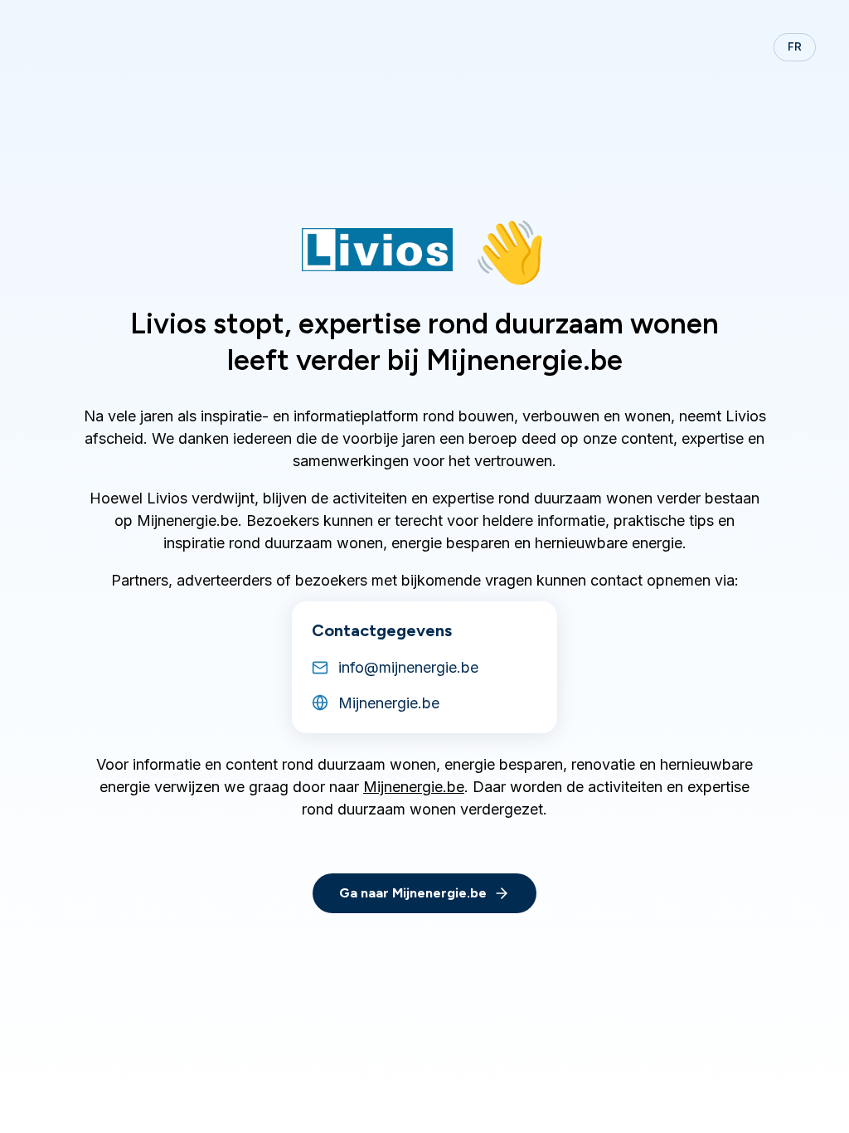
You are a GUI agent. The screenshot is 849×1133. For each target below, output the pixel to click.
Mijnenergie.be (413, 786)
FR (795, 47)
